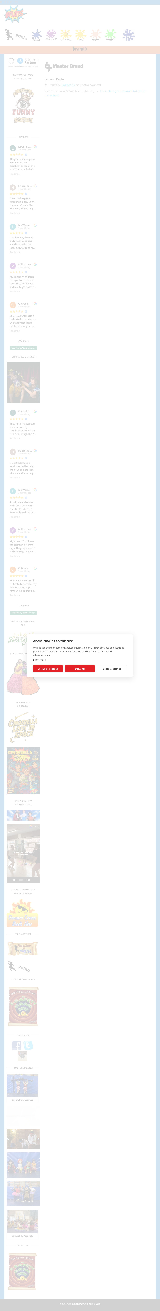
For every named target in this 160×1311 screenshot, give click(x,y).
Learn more (39, 659)
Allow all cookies (48, 668)
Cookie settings (112, 668)
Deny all (80, 668)
